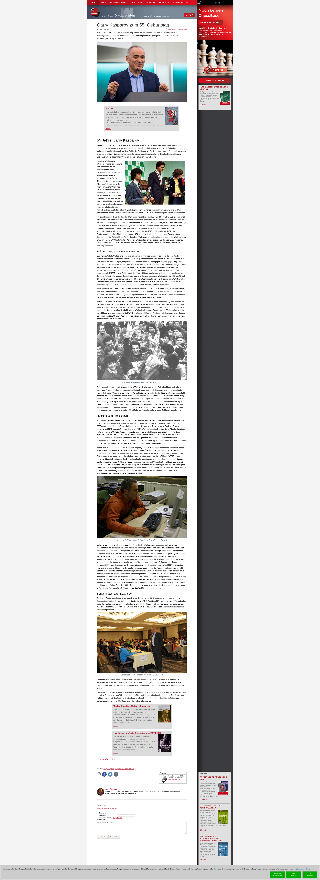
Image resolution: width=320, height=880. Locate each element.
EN (165, 16)
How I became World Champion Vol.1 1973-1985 (137, 733)
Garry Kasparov (109, 769)
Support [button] (163, 3)
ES (168, 16)
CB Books (150, 3)
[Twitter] (110, 774)
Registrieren (117, 818)
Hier (215, 869)
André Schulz (111, 789)
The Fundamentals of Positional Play (211, 807)
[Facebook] (104, 774)
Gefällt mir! (172, 30)
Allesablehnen (293, 874)
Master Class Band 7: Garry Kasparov (131, 706)
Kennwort (102, 815)
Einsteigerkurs (180, 3)
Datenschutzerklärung (303, 869)
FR (171, 16)
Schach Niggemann (174, 779)
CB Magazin (136, 3)
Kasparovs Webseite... (106, 759)
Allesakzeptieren (310, 874)
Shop (93, 3)
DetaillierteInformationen (277, 874)
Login (217, 3)
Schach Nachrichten (118, 15)
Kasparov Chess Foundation (124, 769)
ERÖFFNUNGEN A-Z (118, 3)
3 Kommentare (182, 30)
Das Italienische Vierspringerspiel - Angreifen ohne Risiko (211, 838)
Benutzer (102, 813)
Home (103, 3)
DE (163, 16)
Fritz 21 (109, 108)
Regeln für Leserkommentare (107, 808)
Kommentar (101, 819)
